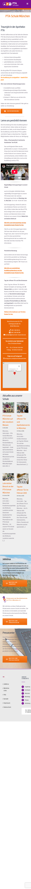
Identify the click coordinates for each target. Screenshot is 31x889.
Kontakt (6, 699)
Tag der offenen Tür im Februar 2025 (22, 490)
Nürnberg (26, 696)
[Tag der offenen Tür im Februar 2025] (22, 478)
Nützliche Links (6, 689)
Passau (26, 700)
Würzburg (26, 703)
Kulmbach (26, 690)
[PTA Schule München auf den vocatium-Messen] (8, 407)
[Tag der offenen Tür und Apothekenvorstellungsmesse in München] (22, 407)
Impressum (6, 703)
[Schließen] (19, 366)
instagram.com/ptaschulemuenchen (15, 358)
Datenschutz (6, 707)
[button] (14, 373)
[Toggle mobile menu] (27, 4)
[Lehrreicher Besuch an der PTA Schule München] (8, 477)
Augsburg (26, 687)
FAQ (5, 695)
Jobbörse (6, 684)
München (26, 693)
